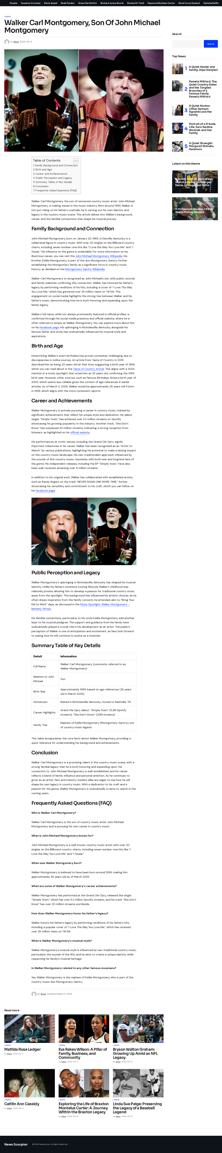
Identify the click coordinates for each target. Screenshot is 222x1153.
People (8, 17)
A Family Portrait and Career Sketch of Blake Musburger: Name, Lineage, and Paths (193, 182)
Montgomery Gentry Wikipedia (85, 269)
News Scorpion (15, 1144)
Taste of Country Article (88, 369)
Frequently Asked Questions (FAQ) (56, 190)
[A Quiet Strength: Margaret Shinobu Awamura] (177, 146)
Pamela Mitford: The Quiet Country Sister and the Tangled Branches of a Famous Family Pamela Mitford (203, 89)
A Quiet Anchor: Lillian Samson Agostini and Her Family (200, 111)
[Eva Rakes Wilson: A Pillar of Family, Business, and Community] (84, 1028)
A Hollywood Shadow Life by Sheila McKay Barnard (194, 211)
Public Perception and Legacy (54, 178)
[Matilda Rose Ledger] (29, 1028)
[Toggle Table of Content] (74, 160)
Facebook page (49, 327)
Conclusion (42, 186)
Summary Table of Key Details (54, 182)
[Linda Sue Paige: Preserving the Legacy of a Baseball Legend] (138, 1083)
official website (80, 432)
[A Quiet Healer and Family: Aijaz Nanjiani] (177, 68)
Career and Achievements (51, 173)
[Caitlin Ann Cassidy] (29, 1083)
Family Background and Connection (56, 165)
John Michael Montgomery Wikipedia (98, 256)
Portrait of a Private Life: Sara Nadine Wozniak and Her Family (202, 129)
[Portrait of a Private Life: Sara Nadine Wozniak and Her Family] (177, 128)
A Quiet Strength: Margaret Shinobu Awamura (201, 146)
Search (177, 34)
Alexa (177, 192)
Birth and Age (43, 169)
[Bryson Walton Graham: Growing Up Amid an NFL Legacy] (138, 1028)
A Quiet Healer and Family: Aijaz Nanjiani (203, 68)
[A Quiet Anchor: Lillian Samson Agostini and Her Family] (177, 110)
